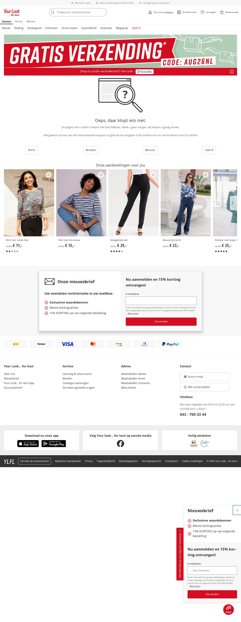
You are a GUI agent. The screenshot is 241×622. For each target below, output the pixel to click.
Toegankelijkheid (106, 461)
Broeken (91, 150)
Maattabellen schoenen (135, 383)
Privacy (89, 461)
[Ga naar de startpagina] (12, 12)
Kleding (18, 28)
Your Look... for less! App (19, 383)
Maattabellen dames (133, 374)
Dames (6, 21)
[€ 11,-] (29, 202)
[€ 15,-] (81, 202)
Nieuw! (6, 28)
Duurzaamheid (13, 387)
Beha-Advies (128, 387)
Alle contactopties (199, 387)
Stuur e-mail (195, 377)
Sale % (209, 150)
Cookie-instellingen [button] (192, 461)
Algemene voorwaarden (68, 461)
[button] (233, 203)
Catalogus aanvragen (76, 383)
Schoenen (51, 28)
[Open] (231, 71)
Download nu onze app (41, 436)
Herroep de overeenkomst (34, 461)
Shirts (31, 150)
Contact (185, 366)
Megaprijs (122, 28)
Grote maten (70, 28)
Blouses (150, 150)
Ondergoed (34, 28)
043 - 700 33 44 (193, 414)
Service (68, 366)
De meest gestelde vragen (79, 387)
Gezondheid (88, 28)
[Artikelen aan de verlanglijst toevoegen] (49, 175)
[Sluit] (237, 510)
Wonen (31, 21)
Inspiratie (106, 28)
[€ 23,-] (186, 202)
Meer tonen (195, 586)
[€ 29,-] (133, 202)
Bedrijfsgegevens (128, 461)
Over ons (9, 374)
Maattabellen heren (133, 378)
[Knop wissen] (103, 12)
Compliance (171, 461)
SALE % (136, 28)
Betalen (67, 378)
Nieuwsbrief (11, 378)
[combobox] (85, 12)
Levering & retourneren (77, 374)
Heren (19, 21)
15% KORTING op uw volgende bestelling (179, 556)
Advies (126, 366)
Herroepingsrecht (151, 461)
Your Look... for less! (19, 366)
